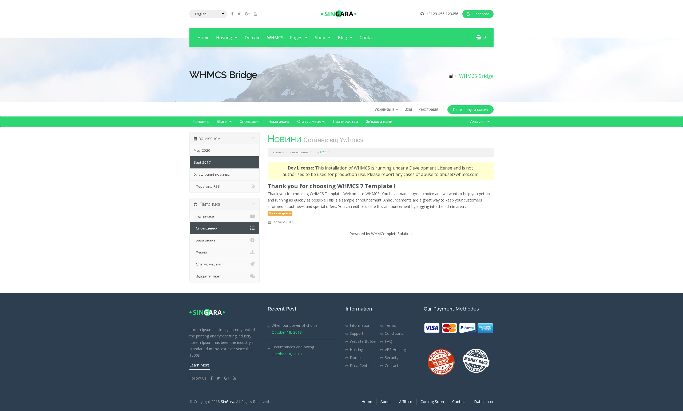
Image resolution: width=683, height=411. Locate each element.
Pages (296, 38)
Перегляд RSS (207, 186)
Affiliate (405, 401)
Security (391, 357)
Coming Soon (432, 401)
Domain (252, 38)
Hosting (224, 38)
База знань (279, 121)
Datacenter (484, 401)
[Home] (451, 76)
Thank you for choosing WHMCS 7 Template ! (331, 186)
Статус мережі (311, 121)
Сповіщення (250, 121)
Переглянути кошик (470, 109)
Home (203, 38)
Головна (201, 121)
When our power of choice (294, 325)
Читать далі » (280, 213)
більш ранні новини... (212, 174)
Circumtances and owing (293, 346)
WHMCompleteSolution (391, 233)
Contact (367, 38)
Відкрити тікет (207, 276)
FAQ (388, 341)
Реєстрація (428, 109)
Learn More (199, 365)
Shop (320, 38)
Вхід (408, 109)
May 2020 (202, 150)
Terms (390, 325)
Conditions (394, 333)
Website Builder (363, 341)
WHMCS (275, 38)
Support (356, 333)
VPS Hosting (395, 349)
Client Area (480, 13)
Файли (200, 252)
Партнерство (345, 121)
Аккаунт (478, 121)
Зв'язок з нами (379, 121)
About (385, 401)
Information (360, 325)
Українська (385, 109)
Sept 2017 (202, 162)
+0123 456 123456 (442, 13)
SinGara (227, 401)
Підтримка (204, 216)
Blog (342, 38)
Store (223, 121)
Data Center (360, 365)
